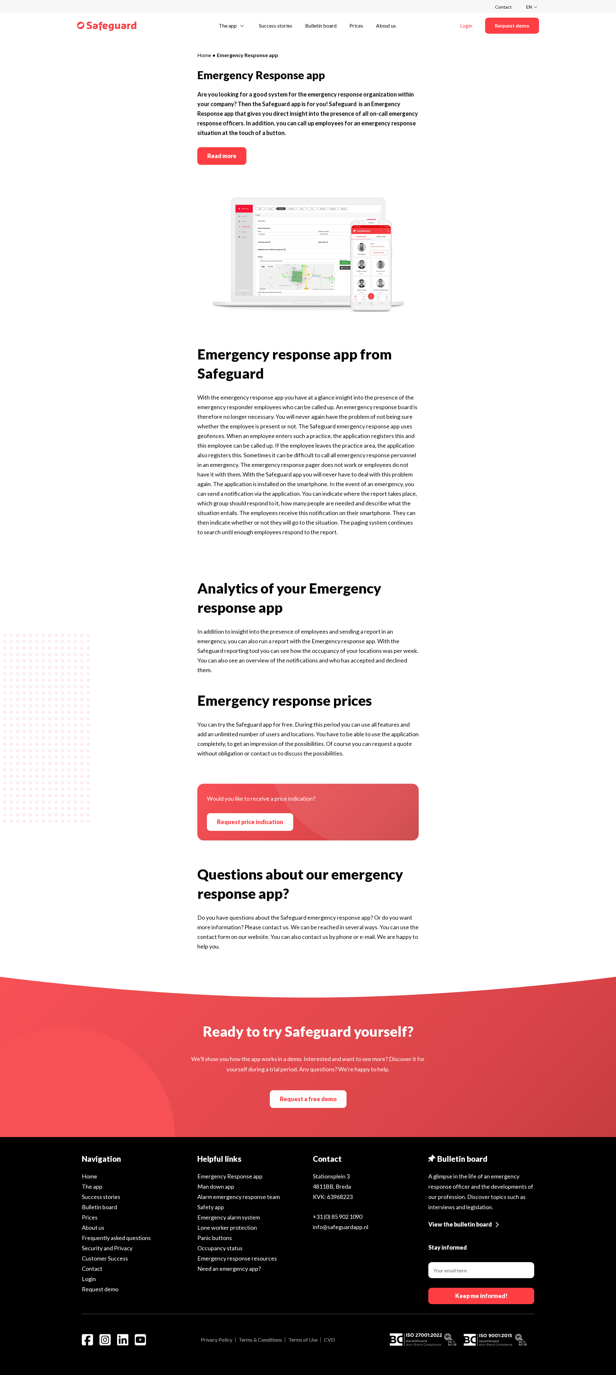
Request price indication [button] (250, 821)
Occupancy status (220, 1248)
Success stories (101, 1196)
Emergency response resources (237, 1258)
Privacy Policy (216, 1340)
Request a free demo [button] (308, 1098)
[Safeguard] (106, 26)
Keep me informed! (481, 1295)
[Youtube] (140, 1339)
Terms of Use (303, 1340)
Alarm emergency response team (238, 1196)
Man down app (215, 1186)
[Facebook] (87, 1339)
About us (93, 1227)
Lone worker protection (227, 1227)
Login (89, 1278)
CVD (329, 1340)
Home (204, 55)
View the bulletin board (460, 1224)
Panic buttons (214, 1237)
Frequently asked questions (116, 1237)
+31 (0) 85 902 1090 (337, 1216)
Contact (503, 7)
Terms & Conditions (260, 1340)
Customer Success (105, 1258)
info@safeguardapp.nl (340, 1226)
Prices (90, 1217)
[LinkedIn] (122, 1339)
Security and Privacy (107, 1248)
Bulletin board (99, 1207)
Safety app (210, 1207)
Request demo (100, 1289)
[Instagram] (105, 1339)
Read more (221, 155)
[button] (232, 25)
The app (92, 1186)
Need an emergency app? (229, 1268)
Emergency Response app (229, 1176)
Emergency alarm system (228, 1217)
